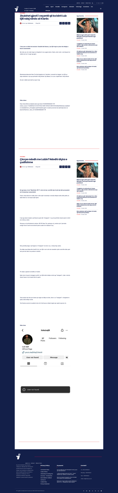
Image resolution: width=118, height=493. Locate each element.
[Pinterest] (66, 23)
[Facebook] (97, 3)
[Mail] (89, 491)
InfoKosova (30, 23)
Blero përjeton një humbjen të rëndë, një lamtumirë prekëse (87, 67)
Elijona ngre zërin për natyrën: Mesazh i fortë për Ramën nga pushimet (86, 36)
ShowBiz (22, 13)
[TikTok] (100, 3)
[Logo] (19, 8)
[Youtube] (102, 3)
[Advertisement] (45, 35)
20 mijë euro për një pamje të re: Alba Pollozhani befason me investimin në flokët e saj (87, 53)
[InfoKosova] (21, 23)
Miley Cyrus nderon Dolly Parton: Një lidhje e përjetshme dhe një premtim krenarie (87, 60)
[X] (101, 3)
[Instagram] (98, 3)
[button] (92, 3)
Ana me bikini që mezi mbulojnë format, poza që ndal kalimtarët (67, 470)
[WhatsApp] (69, 23)
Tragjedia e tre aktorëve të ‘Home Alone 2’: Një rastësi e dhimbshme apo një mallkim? (87, 45)
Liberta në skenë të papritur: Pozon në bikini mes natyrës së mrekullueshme (67, 478)
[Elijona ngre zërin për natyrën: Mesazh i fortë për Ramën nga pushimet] (87, 25)
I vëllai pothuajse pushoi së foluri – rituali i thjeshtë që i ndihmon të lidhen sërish (66, 474)
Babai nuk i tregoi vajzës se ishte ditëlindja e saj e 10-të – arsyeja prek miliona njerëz (67, 481)
